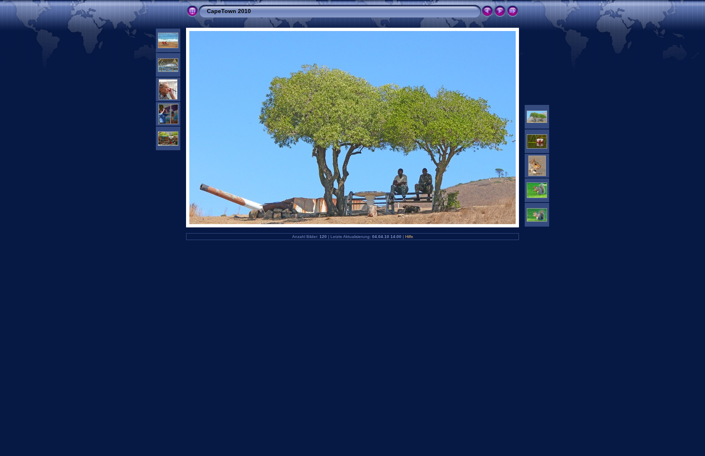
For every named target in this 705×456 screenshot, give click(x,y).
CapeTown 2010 (229, 11)
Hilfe (409, 236)
